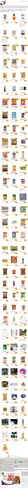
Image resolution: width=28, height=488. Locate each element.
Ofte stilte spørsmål (22, 479)
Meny (2, 6)
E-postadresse (16, 467)
